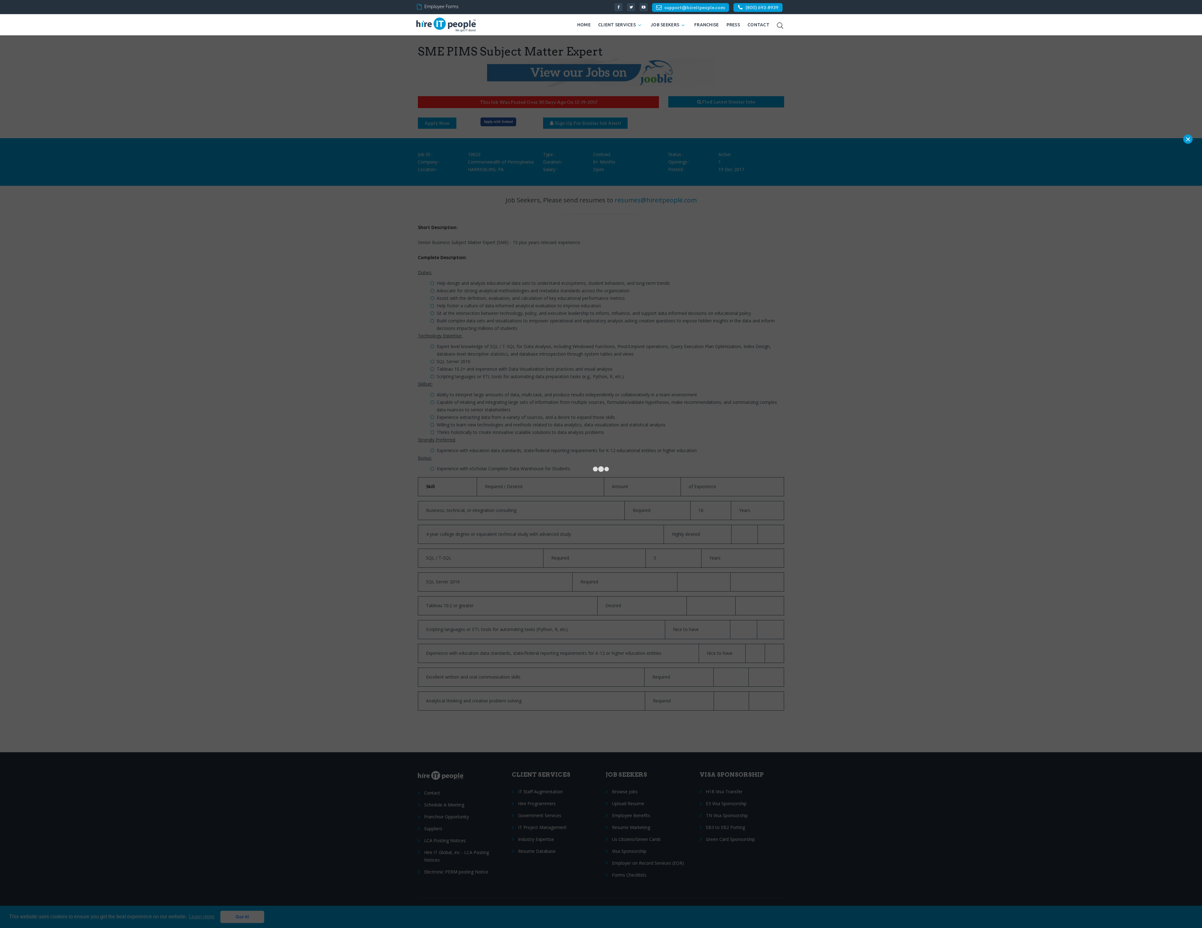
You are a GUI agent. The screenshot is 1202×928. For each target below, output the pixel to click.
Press (733, 24)
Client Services (617, 24)
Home (584, 24)
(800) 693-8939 (762, 7)
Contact (758, 24)
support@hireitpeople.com (694, 7)
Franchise (706, 24)
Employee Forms (441, 6)
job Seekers (665, 24)
